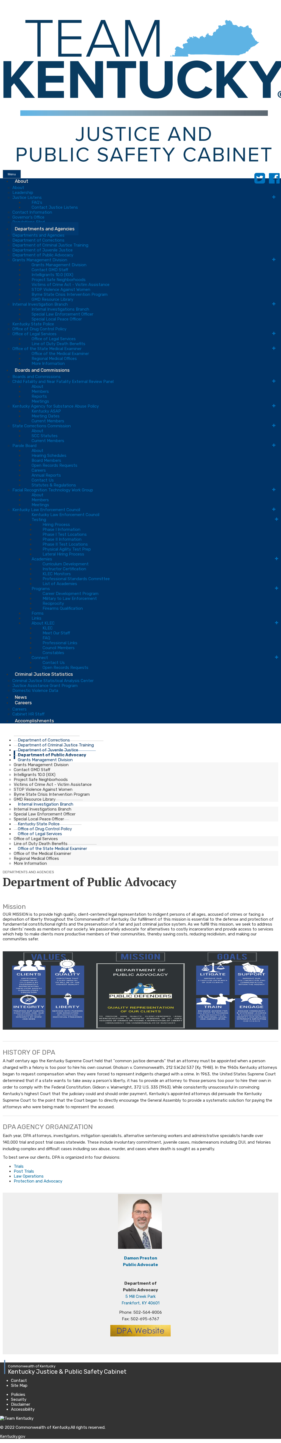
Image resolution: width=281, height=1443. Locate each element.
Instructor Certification (64, 568)
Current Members (48, 421)
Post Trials (24, 1171)
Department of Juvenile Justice (42, 250)
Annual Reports (46, 475)
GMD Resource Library (52, 299)
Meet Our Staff (56, 633)
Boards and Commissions (42, 370)
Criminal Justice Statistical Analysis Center (53, 680)
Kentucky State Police (33, 324)
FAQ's (37, 202)
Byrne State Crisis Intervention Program (70, 294)
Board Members (46, 460)
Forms (38, 613)
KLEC (48, 628)
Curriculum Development (66, 564)
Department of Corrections (38, 240)
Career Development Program (71, 593)
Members (40, 391)
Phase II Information (62, 539)
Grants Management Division (39, 259)
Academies (42, 559)
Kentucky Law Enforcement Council (46, 509)
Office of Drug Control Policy (39, 329)
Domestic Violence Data (35, 690)
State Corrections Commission (41, 425)
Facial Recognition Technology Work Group (52, 490)
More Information (30, 863)
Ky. (5, 2)
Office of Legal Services (34, 333)
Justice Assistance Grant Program (45, 685)
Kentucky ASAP (46, 411)
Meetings (40, 401)
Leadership (22, 192)
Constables (53, 652)
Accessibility (23, 1409)
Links (36, 618)
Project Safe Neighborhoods (59, 279)
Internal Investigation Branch (40, 304)
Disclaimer (20, 1404)
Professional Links (60, 642)
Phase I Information (61, 529)
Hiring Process (56, 524)
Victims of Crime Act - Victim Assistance (70, 284)
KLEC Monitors (57, 573)
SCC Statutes (45, 435)
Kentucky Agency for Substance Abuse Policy (55, 406)
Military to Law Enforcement (70, 598)
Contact (19, 1380)
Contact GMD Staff (50, 269)
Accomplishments (34, 720)
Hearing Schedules (49, 455)
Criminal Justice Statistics (44, 674)
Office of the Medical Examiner (60, 353)
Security (18, 1399)
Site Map (19, 1385)
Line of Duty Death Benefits (58, 343)
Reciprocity (53, 603)
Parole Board (24, 445)
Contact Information (32, 212)
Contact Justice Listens (55, 207)
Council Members (59, 647)
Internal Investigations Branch (60, 309)
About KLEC (43, 623)
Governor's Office (28, 217)
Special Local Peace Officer (57, 319)
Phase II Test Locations (65, 544)
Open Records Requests (54, 465)
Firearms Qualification (63, 608)
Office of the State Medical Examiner (47, 348)
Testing (39, 519)
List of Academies (60, 583)
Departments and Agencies (45, 228)
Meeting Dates (46, 416)
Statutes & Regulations (54, 485)
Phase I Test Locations (65, 534)
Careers (39, 470)
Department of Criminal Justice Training (50, 245)
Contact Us (43, 480)
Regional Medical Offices (54, 358)
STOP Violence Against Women (61, 289)
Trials (19, 1166)
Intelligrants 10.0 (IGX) (52, 274)
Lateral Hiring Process (63, 554)
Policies (18, 1394)
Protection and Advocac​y (38, 1181)
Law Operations (29, 1176)
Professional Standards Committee (76, 578)
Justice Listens (27, 197)
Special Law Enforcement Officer (62, 314)
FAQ (46, 637)
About (21, 181)
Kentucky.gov (12, 1436)
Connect (40, 657)
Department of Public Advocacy (42, 255)
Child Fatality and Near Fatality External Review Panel (63, 381)
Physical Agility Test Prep (67, 549)
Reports (39, 396)
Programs (41, 588)
